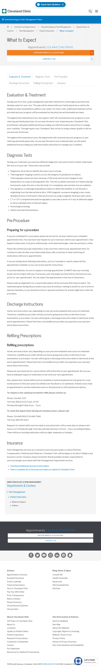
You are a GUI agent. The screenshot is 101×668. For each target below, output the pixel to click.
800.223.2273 (49, 664)
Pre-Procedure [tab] (61, 76)
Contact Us (48, 59)
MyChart (56, 588)
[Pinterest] (63, 556)
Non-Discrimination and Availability (68, 645)
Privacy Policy (58, 638)
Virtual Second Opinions (17, 605)
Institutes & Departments (25, 27)
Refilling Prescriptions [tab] (43, 83)
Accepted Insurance (15, 578)
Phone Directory (14, 602)
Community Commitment (17, 641)
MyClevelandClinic (60, 585)
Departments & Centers (21, 486)
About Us (11, 624)
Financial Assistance (16, 585)
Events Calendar (14, 581)
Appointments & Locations (49, 53)
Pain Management (26, 31)
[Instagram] (50, 556)
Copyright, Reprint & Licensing (65, 631)
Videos (15, 505)
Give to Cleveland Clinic (17, 588)
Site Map (56, 624)
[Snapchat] (69, 556)
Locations (11, 628)
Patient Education (47, 31)
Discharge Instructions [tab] (19, 83)
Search (90, 11)
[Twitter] (37, 556)
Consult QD (57, 574)
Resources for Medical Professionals (23, 652)
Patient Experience (15, 634)
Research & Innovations (17, 638)
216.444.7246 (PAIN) (59, 47)
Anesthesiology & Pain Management (56, 27)
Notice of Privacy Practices (64, 641)
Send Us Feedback (60, 621)
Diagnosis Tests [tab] (42, 76)
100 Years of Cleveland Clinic (19, 621)
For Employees (13, 648)
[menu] (96, 11)
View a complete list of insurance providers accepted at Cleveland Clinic (42, 469)
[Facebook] (31, 556)
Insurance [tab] (61, 83)
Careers (10, 645)
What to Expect (67, 31)
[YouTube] (43, 556)
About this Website (60, 628)
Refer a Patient (13, 599)
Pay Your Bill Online (15, 592)
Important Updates (50, 4)
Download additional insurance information (29, 466)
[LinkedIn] (56, 556)
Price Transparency (15, 595)
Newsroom (57, 581)
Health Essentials (60, 578)
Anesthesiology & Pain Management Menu (23, 19)
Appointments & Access (17, 574)
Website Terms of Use (62, 634)
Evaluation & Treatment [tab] (20, 76)
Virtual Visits (12, 609)
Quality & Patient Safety (17, 631)
